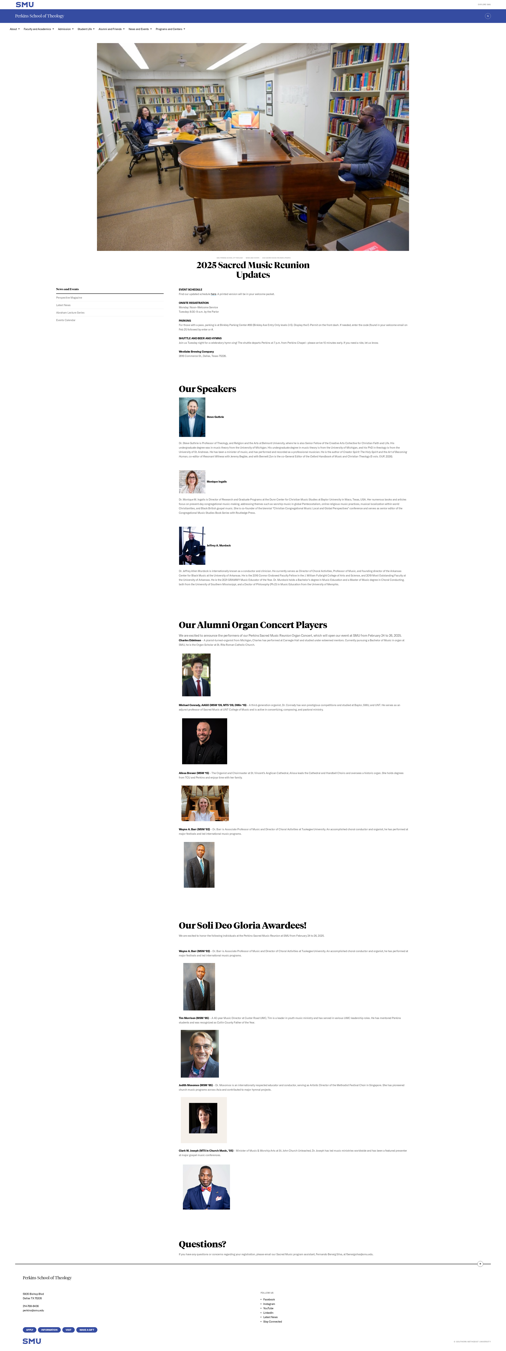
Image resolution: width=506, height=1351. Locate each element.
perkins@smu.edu (33, 1310)
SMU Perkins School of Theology (230, 258)
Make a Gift (87, 1329)
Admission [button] (64, 29)
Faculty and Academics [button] (38, 29)
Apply (29, 1329)
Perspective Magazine (69, 297)
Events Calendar (66, 320)
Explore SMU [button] (484, 4)
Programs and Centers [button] (169, 29)
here (213, 294)
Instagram (269, 1304)
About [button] (14, 29)
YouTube (268, 1308)
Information (49, 1329)
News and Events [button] (139, 29)
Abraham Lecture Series (70, 312)
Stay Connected (272, 1321)
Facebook (269, 1299)
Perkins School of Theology (39, 16)
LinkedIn (268, 1312)
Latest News (63, 305)
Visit (68, 1329)
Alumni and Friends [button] (110, 29)
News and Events (252, 258)
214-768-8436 (31, 1306)
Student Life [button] (85, 29)
